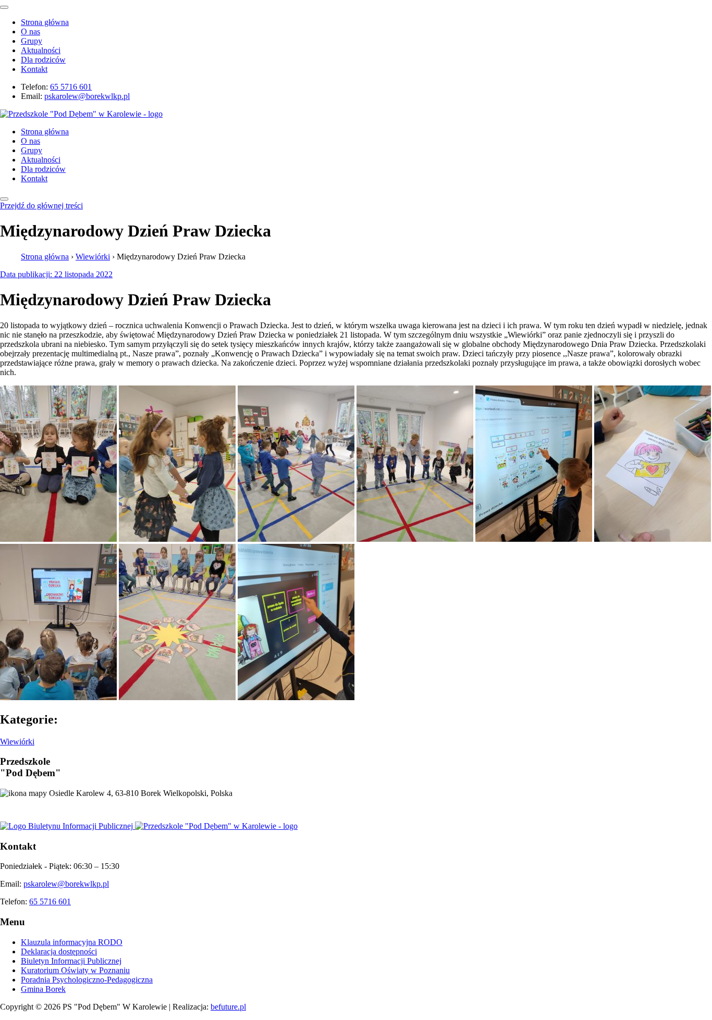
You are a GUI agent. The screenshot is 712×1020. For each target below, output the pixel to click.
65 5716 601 (71, 86)
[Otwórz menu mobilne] (4, 199)
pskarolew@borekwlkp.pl (87, 96)
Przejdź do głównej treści (41, 205)
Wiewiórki (93, 256)
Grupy (31, 40)
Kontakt (34, 69)
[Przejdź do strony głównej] (216, 826)
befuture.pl (228, 1006)
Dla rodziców (43, 59)
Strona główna (45, 22)
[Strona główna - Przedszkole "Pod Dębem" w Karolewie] (81, 113)
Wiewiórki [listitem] (17, 741)
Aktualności (40, 50)
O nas (30, 31)
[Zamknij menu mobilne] (4, 7)
